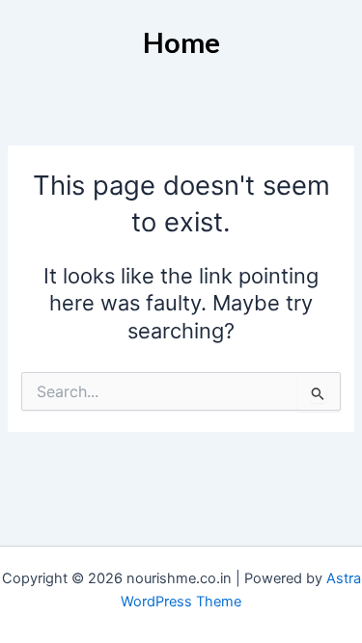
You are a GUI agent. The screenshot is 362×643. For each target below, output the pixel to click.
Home (181, 42)
